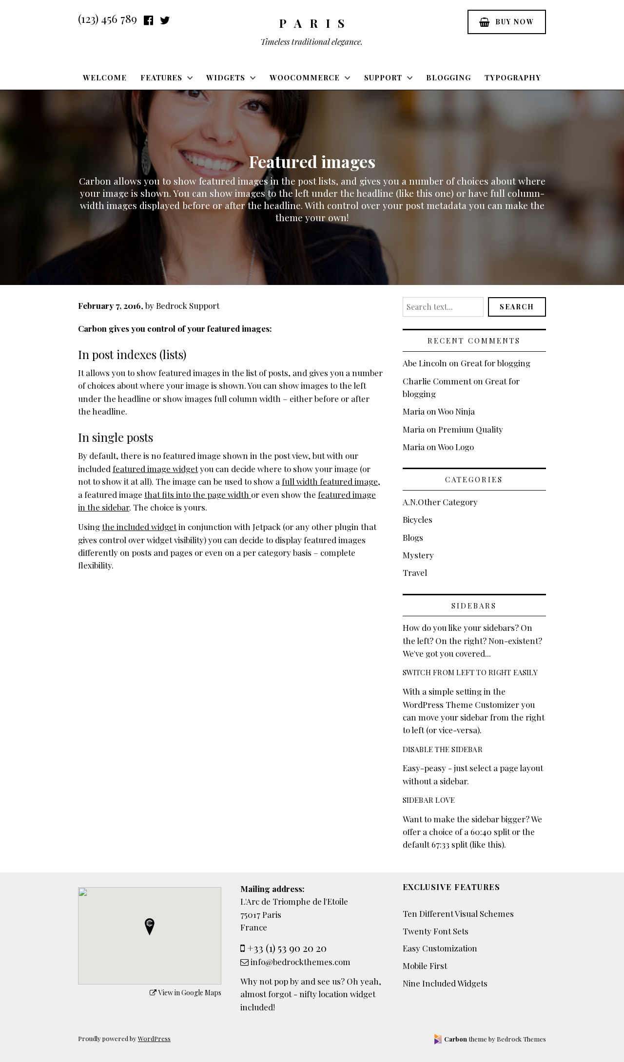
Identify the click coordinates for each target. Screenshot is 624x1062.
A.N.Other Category (440, 501)
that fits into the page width (197, 494)
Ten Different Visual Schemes (458, 913)
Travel (415, 572)
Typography (513, 77)
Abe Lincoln (425, 363)
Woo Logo (456, 446)
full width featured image (330, 481)
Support (383, 77)
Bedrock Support (187, 305)
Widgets (225, 77)
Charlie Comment (437, 381)
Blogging (448, 77)
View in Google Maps (189, 992)
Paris (315, 23)
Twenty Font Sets (435, 931)
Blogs (413, 537)
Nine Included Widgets (445, 983)
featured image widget (155, 468)
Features (161, 77)
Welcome (105, 77)
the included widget (139, 526)
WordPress (154, 1038)
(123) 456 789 (107, 18)
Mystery (418, 555)
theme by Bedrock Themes (495, 1039)
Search (517, 306)
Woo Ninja (456, 411)
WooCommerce (305, 77)
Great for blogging (495, 363)
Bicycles (417, 519)
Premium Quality (470, 429)
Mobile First (425, 965)
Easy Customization (440, 948)
